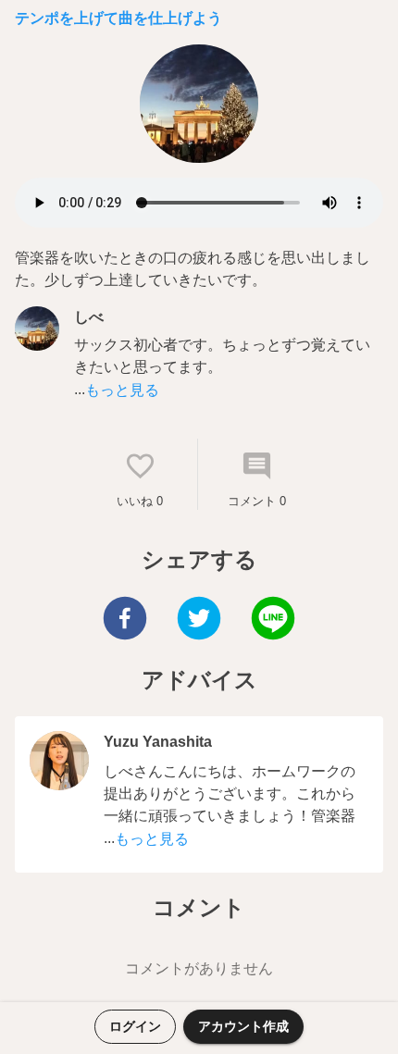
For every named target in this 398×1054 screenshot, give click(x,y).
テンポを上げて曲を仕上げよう (118, 18)
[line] (273, 620)
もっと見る (122, 390)
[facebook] (125, 620)
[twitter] (199, 620)
